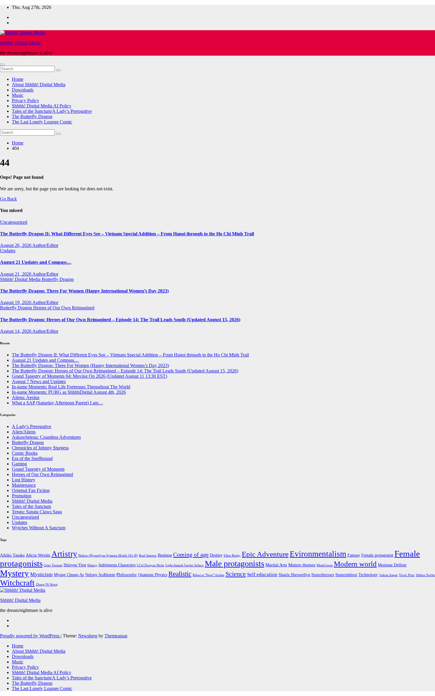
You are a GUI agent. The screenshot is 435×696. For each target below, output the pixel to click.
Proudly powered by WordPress (30, 635)
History (92, 565)
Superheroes (322, 574)
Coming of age (191, 554)
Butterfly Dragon (58, 279)
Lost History (23, 479)
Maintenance (24, 485)
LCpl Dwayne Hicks (150, 565)
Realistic (179, 574)
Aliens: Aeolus (25, 397)
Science (235, 574)
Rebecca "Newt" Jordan (208, 575)
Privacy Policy (25, 100)
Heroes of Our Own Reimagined (63, 307)
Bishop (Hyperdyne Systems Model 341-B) (108, 555)
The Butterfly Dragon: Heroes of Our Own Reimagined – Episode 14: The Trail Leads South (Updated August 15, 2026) (120, 319)
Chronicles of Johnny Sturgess (40, 447)
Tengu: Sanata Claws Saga (37, 511)
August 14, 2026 (16, 331)
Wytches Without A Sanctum (38, 527)
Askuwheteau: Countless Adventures (46, 437)
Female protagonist (377, 555)
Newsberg (87, 635)
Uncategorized (13, 222)
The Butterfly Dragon (32, 116)
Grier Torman (53, 565)
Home (17, 79)
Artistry (64, 553)
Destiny (216, 555)
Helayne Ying (75, 565)
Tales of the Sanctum (31, 506)
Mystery (14, 573)
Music (17, 95)
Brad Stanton (148, 555)
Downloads (22, 89)
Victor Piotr (407, 575)
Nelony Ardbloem (100, 575)
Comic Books (25, 453)
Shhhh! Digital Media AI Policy (41, 105)
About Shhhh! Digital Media (38, 84)
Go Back (8, 198)
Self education (262, 574)
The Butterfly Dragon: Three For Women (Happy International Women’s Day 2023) (84, 290)
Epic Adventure (265, 554)
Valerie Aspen (388, 575)
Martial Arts (276, 564)
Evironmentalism (318, 553)
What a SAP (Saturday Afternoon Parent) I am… (57, 402)
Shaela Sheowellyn (294, 575)
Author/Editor (45, 245)
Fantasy (353, 555)
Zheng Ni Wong (47, 584)
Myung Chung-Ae (69, 575)
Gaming (19, 463)
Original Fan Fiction (31, 490)
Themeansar (115, 635)
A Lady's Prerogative (31, 426)
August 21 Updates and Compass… (35, 262)
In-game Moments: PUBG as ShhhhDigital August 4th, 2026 (69, 392)
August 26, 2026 (16, 245)
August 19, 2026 (16, 302)
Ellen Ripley (232, 555)
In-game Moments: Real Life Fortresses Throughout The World (71, 386)
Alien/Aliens (24, 431)
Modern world (355, 564)
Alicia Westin (38, 554)
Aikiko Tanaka (12, 555)
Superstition (346, 574)
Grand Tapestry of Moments (38, 469)
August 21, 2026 (16, 274)
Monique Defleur (392, 565)
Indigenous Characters (117, 565)
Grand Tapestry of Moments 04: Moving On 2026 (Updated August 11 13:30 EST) (89, 376)
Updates (7, 250)
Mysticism (41, 574)
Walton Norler (425, 575)
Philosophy (126, 574)
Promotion (21, 495)
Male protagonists (234, 563)
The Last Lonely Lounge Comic (42, 121)
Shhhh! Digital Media (20, 42)
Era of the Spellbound (32, 458)
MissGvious (325, 565)
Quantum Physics (152, 575)
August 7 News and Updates (39, 381)
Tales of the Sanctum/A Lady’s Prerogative (52, 111)
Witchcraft (17, 582)
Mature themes (301, 564)
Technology (368, 575)
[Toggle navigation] (2, 64)
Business (165, 555)
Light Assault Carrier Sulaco (184, 565)
